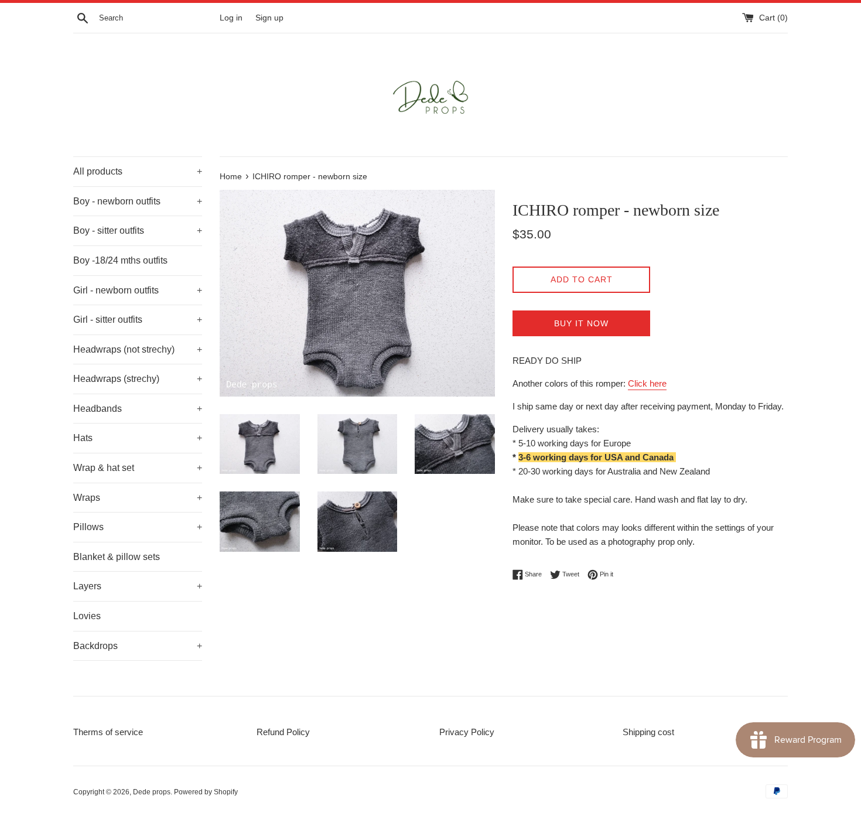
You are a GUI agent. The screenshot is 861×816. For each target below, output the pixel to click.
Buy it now (581, 323)
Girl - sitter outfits (137, 320)
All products (137, 171)
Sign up (269, 17)
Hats (137, 438)
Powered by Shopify (206, 792)
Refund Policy (283, 732)
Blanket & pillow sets (116, 557)
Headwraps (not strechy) (137, 349)
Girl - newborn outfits (137, 290)
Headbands (137, 409)
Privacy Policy (466, 732)
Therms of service (108, 732)
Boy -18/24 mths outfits (120, 260)
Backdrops (137, 646)
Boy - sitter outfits (137, 230)
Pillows (137, 527)
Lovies (87, 616)
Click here (647, 383)
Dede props (151, 792)
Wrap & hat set (137, 468)
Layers (137, 586)
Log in (231, 17)
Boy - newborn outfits (137, 201)
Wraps (137, 498)
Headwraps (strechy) (137, 379)
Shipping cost (648, 732)
